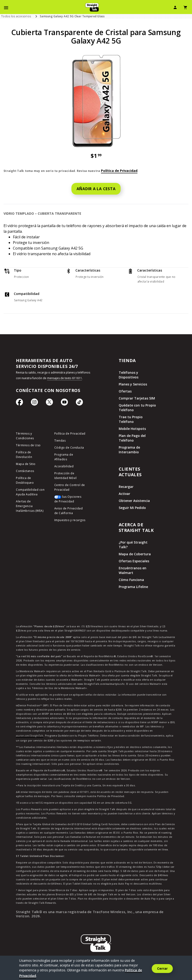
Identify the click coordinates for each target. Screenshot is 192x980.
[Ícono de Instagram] (34, 403)
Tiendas (60, 441)
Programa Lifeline (133, 586)
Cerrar (162, 968)
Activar (124, 493)
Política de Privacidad (119, 170)
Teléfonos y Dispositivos (128, 374)
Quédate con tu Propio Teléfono (137, 407)
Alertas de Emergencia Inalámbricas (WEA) (29, 506)
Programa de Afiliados (63, 457)
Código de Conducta (69, 448)
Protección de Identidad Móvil (65, 475)
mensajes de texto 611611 (64, 378)
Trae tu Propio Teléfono (131, 419)
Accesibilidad (64, 466)
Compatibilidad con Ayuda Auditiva (30, 492)
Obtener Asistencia (134, 500)
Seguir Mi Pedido (132, 507)
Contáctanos (25, 471)
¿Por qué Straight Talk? (133, 544)
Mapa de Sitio (26, 464)
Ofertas (125, 391)
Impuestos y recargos (69, 520)
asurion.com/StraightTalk (29, 735)
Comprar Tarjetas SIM (137, 398)
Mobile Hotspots (132, 428)
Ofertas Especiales (134, 561)
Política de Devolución (24, 454)
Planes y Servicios (133, 384)
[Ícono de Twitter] (49, 403)
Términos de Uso (28, 445)
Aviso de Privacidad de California (68, 510)
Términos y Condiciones (25, 436)
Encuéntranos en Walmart (132, 570)
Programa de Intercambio (129, 449)
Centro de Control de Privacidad (69, 487)
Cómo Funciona (131, 579)
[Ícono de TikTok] (79, 403)
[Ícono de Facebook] (19, 403)
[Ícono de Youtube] (64, 403)
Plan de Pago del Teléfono (132, 438)
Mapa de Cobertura (135, 554)
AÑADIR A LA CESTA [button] (96, 188)
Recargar (126, 486)
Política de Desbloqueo (25, 480)
